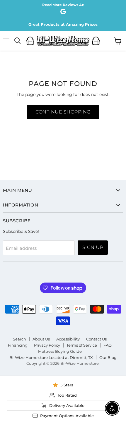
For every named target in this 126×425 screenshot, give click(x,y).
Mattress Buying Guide (60, 351)
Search (19, 339)
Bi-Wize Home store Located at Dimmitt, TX (51, 357)
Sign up (92, 247)
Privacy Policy (47, 345)
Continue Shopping (62, 112)
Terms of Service (82, 345)
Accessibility (68, 339)
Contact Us (96, 339)
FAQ (107, 345)
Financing (18, 345)
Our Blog (108, 357)
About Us (41, 339)
